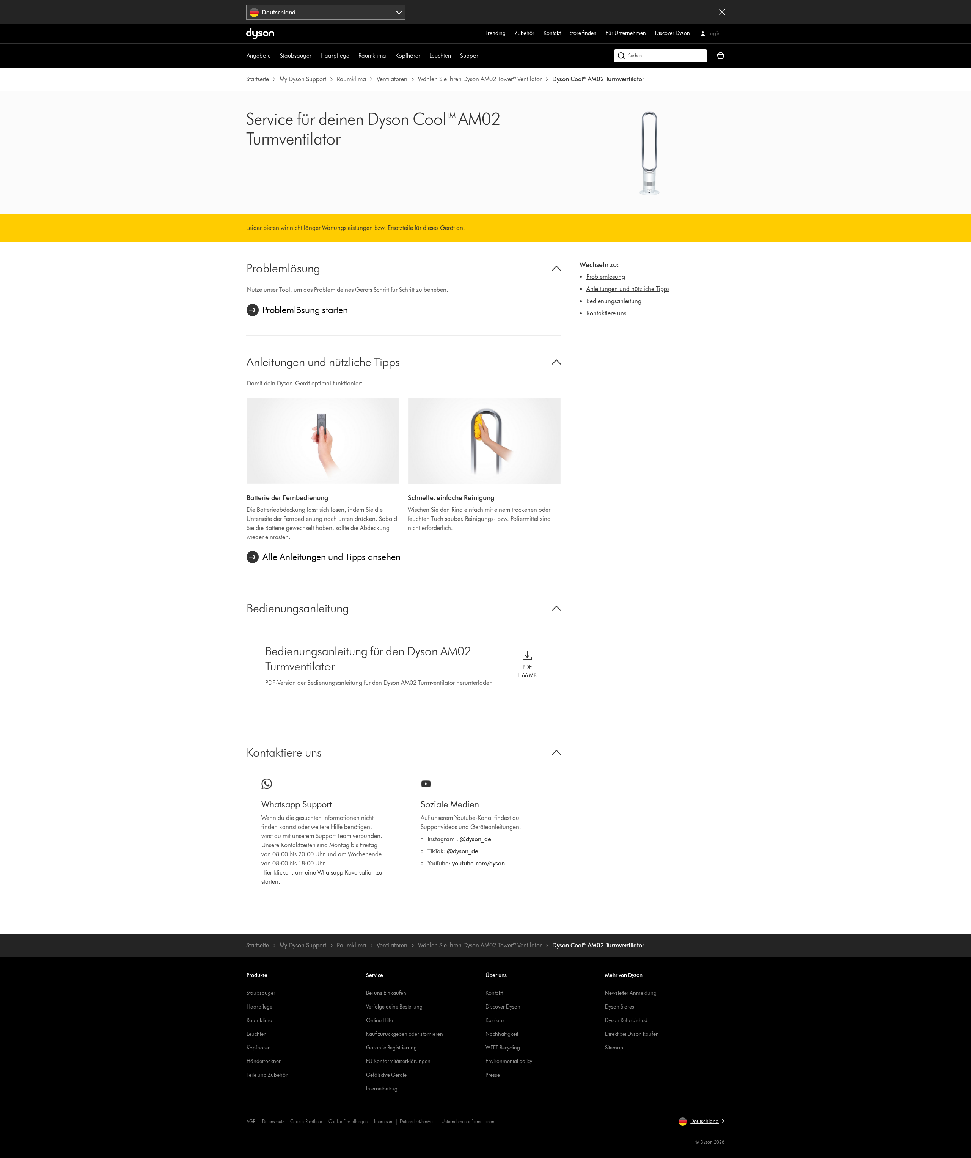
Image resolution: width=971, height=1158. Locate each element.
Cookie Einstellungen (348, 1121)
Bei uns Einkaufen (386, 993)
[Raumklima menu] (390, 56)
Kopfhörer (407, 55)
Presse (493, 1075)
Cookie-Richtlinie (306, 1121)
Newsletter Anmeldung (631, 993)
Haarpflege (335, 55)
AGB (251, 1121)
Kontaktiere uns (606, 313)
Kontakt (552, 33)
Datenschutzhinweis (417, 1121)
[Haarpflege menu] (353, 56)
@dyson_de (475, 839)
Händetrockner (264, 1061)
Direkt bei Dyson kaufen (632, 1034)
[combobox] (326, 12)
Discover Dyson (672, 33)
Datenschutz (273, 1121)
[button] (701, 1121)
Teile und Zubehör (267, 1075)
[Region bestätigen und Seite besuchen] (722, 12)
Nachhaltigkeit (502, 1034)
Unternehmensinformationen (468, 1121)
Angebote (259, 55)
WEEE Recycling (503, 1048)
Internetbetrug (382, 1089)
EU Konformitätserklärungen (398, 1061)
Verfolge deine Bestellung (394, 1007)
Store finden (583, 33)
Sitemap (614, 1048)
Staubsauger (295, 55)
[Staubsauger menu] (315, 56)
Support (470, 55)
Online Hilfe (379, 1020)
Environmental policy (509, 1061)
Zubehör (524, 33)
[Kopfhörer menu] (424, 56)
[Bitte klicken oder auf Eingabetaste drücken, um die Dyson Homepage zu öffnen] (260, 33)
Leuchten (440, 55)
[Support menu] (483, 56)
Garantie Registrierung (391, 1048)
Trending (496, 33)
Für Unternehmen (626, 33)
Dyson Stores (619, 1007)
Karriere (495, 1020)
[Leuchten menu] (455, 56)
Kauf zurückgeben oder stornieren (404, 1034)
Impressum (383, 1121)
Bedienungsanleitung (613, 301)
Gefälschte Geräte (386, 1075)
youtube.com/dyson (478, 863)
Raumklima (372, 55)
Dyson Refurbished (626, 1020)
